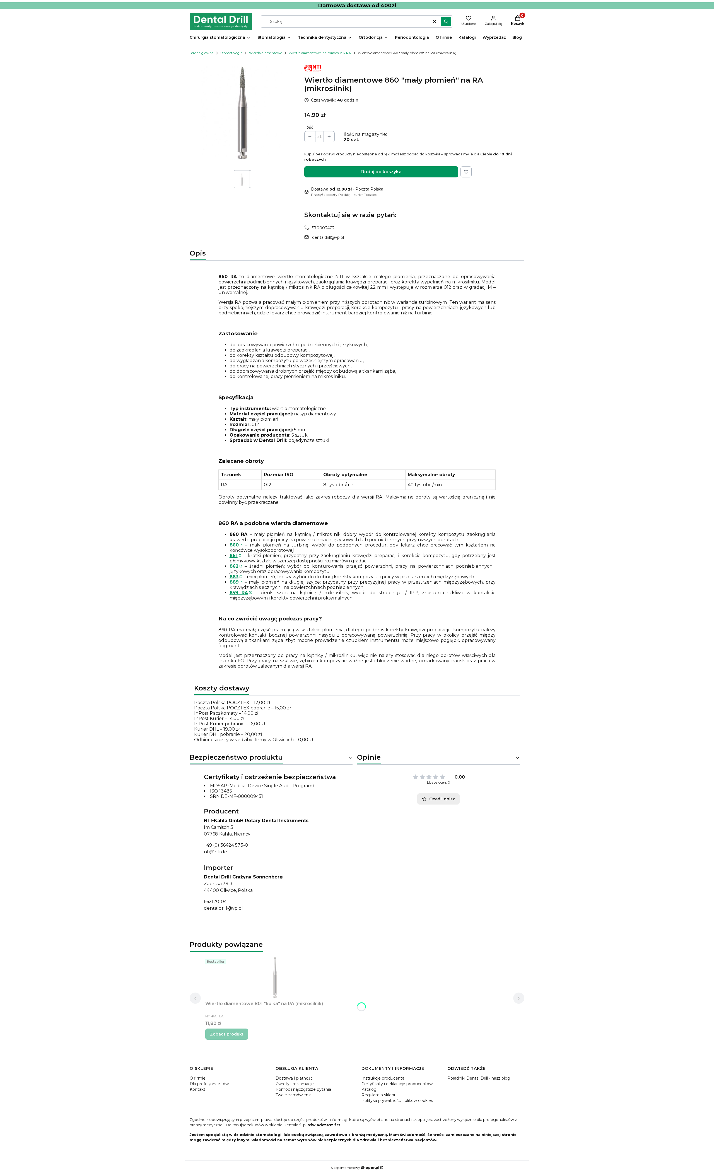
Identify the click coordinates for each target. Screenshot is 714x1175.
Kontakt (197, 1089)
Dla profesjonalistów (209, 1083)
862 (234, 566)
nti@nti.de (215, 851)
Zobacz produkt (226, 1034)
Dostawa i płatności (294, 1078)
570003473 (323, 227)
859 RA (239, 592)
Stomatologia (231, 53)
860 (234, 545)
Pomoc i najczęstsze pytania (303, 1089)
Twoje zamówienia (294, 1094)
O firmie (198, 1078)
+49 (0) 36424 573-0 (226, 845)
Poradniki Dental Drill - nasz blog (478, 1078)
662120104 (215, 901)
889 (234, 582)
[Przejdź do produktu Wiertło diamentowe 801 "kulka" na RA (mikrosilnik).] (275, 977)
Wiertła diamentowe (265, 53)
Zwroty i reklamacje (295, 1083)
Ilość (308, 127)
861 (234, 555)
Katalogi (369, 1089)
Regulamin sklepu (379, 1094)
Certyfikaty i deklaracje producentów (397, 1083)
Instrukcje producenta (382, 1078)
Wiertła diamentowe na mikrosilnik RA (320, 53)
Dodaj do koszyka (381, 171)
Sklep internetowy (355, 1168)
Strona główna (202, 53)
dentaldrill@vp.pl (328, 237)
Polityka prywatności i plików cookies (397, 1100)
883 (234, 576)
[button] (446, 21)
